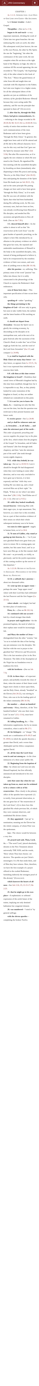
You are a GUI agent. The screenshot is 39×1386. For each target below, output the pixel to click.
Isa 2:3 (27, 349)
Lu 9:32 (22, 499)
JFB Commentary (16, 3)
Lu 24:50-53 (23, 464)
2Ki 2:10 (16, 495)
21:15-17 (26, 885)
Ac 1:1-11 (11, 15)
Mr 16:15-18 (17, 123)
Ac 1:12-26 (11, 568)
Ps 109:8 (6, 739)
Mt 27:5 (28, 728)
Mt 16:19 (25, 701)
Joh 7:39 (18, 220)
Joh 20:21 (26, 182)
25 (21, 885)
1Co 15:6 (19, 714)
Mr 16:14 (30, 265)
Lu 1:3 (27, 29)
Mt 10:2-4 (28, 610)
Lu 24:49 (14, 353)
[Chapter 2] (36, 693)
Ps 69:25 (29, 735)
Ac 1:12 (7, 499)
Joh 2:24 (15, 885)
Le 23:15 (29, 363)
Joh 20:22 (31, 175)
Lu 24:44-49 (27, 123)
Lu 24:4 (23, 530)
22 (32, 182)
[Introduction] (2, 693)
